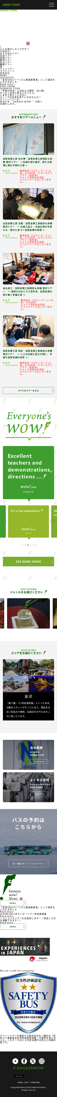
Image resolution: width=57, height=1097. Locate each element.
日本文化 (5, 73)
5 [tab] (33, 545)
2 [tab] (25, 545)
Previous (5, 521)
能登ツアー (6, 60)
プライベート (7, 70)
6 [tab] (36, 545)
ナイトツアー (7, 68)
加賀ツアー (6, 57)
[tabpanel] (28, 521)
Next (52, 521)
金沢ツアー (6, 55)
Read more (7, 84)
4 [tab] (30, 545)
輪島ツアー (6, 64)
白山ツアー (6, 62)
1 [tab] (22, 545)
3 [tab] (27, 545)
